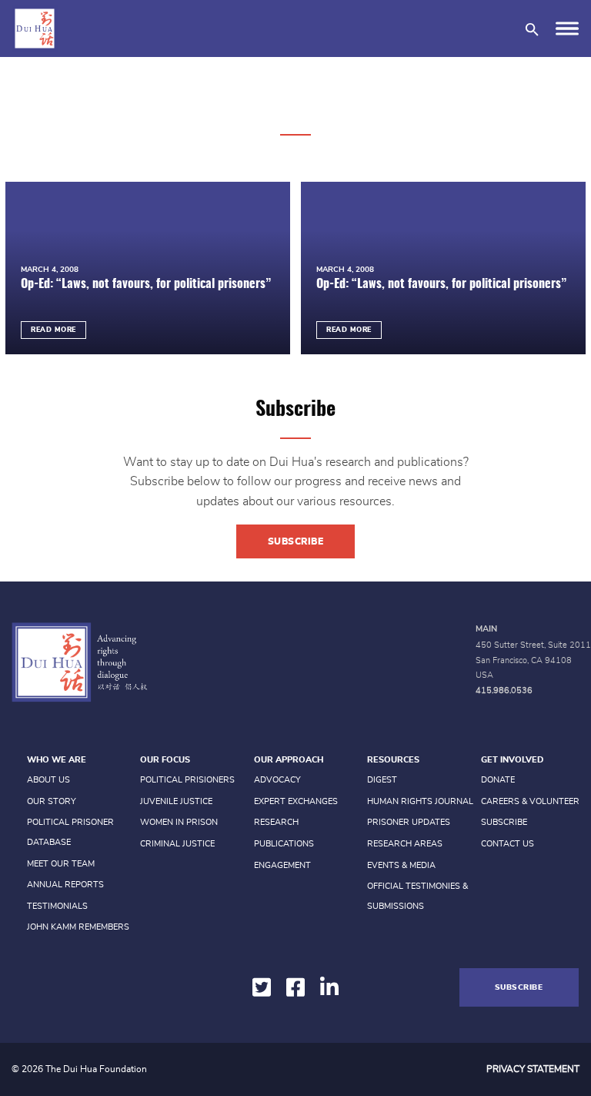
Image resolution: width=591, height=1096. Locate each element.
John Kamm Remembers (78, 927)
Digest (382, 780)
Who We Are (56, 760)
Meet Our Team (61, 864)
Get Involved (512, 760)
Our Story (51, 801)
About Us (48, 780)
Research (276, 822)
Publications (284, 844)
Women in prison (179, 822)
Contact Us (507, 844)
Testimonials (57, 906)
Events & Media (401, 865)
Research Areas (404, 844)
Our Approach (288, 760)
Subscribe (296, 541)
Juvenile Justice (176, 801)
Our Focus (165, 760)
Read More (53, 330)
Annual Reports (65, 884)
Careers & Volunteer (530, 801)
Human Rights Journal (420, 801)
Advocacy (277, 780)
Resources (393, 760)
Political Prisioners (187, 780)
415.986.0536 (504, 690)
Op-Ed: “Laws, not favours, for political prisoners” (146, 284)
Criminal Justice (177, 844)
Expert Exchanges (296, 801)
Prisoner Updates (408, 822)
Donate (498, 780)
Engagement (282, 865)
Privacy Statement (532, 1069)
